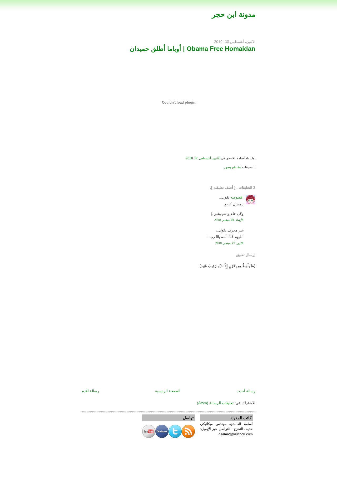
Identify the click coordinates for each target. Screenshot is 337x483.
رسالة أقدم (90, 391)
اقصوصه (237, 197)
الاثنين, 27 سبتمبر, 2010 (229, 243)
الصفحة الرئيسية (167, 391)
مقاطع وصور (232, 167)
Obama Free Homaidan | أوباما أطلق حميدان (192, 48)
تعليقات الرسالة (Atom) (215, 403)
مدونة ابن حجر (233, 14)
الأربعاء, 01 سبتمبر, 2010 (229, 219)
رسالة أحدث (245, 391)
